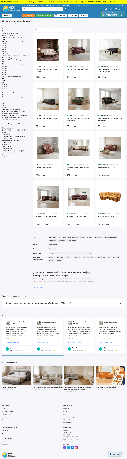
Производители (67, 422)
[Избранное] (110, 9)
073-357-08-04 (82, 5)
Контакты (66, 5)
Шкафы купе (61, 15)
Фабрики (48, 5)
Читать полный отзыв (12, 342)
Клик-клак (116, 257)
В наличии (52, 248)
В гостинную (70, 253)
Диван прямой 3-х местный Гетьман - (46, 70)
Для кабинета (61, 253)
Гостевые (90, 237)
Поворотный (101, 257)
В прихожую (88, 253)
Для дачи (52, 253)
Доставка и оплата (32, 5)
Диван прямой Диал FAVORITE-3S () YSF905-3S (109, 70)
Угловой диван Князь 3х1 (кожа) (107, 217)
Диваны (74, 15)
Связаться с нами (7, 417)
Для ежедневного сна (111, 237)
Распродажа (30, 15)
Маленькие (62, 237)
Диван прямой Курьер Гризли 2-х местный (79, 119)
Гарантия (66, 408)
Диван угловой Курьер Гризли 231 (78, 168)
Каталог (7, 15)
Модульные (62, 240)
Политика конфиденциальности (72, 417)
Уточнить (12, 35)
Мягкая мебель (6, 444)
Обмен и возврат (68, 414)
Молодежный (53, 244)
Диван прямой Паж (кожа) (108, 167)
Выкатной (52, 260)
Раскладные (52, 240)
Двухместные (99, 237)
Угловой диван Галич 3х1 (76, 216)
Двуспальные (53, 237)
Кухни (85, 15)
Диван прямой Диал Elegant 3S (47, 118)
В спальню (79, 253)
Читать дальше (38, 287)
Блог (3, 420)
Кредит (42, 5)
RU (120, 5)
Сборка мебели (67, 420)
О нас (23, 5)
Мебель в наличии (45, 15)
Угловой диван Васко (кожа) (46, 216)
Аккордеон (68, 257)
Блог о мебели (57, 5)
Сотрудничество (6, 414)
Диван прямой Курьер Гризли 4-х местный (110, 119)
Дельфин (52, 257)
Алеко (109, 257)
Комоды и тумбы (7, 438)
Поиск (67, 9)
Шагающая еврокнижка (89, 257)
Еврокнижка (76, 257)
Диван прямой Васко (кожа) (77, 69)
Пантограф (60, 257)
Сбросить (5, 35)
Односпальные (72, 240)
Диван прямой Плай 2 (44, 167)
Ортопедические (73, 237)
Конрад (59, 260)
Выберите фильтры (15, 153)
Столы (4, 441)
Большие (82, 237)
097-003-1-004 (67, 432)
